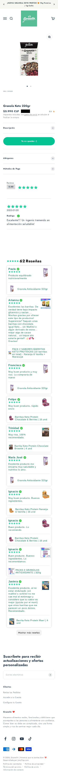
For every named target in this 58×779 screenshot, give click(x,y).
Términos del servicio (12, 767)
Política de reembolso (12, 764)
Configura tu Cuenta (12, 702)
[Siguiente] (54, 4)
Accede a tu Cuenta (12, 697)
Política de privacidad (34, 764)
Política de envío (31, 767)
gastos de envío (30, 114)
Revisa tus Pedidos (11, 692)
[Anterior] (3, 4)
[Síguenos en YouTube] (22, 739)
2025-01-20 (13, 210)
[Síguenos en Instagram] (13, 739)
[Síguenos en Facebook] (5, 739)
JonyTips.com (23, 760)
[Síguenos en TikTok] (30, 739)
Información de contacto (13, 769)
